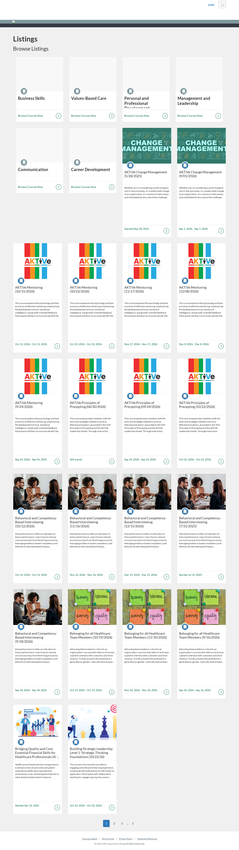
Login (211, 4)
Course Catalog (89, 838)
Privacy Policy (126, 838)
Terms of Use (108, 838)
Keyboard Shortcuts (147, 838)
